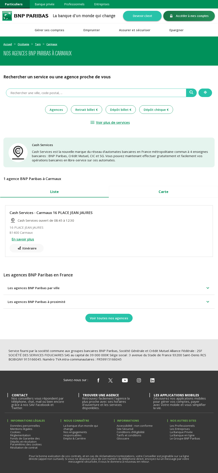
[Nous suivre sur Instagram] (139, 380)
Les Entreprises (180, 429)
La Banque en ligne (182, 435)
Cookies (15, 432)
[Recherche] (191, 93)
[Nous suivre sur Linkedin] (152, 380)
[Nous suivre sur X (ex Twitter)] (110, 380)
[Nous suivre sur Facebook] (98, 380)
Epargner (176, 30)
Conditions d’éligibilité (131, 432)
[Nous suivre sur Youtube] (125, 380)
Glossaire (123, 438)
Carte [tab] (163, 191)
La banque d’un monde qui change (80, 427)
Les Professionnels (182, 426)
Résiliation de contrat (23, 447)
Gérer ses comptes (49, 30)
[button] (109, 288)
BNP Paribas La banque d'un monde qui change (25, 16)
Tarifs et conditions (129, 435)
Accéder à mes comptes (192, 16)
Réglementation (20, 435)
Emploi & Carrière (74, 438)
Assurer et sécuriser (134, 30)
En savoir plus (23, 239)
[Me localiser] (205, 93)
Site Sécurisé (125, 429)
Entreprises (101, 4)
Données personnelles (25, 426)
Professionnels (74, 4)
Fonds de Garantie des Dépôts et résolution (25, 439)
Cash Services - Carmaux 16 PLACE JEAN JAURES (51, 212)
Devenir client (142, 16)
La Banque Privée (181, 432)
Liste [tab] (54, 191)
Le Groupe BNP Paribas (185, 438)
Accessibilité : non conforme (135, 426)
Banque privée (44, 4)
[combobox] (96, 93)
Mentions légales (21, 429)
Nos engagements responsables (75, 433)
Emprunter (91, 30)
